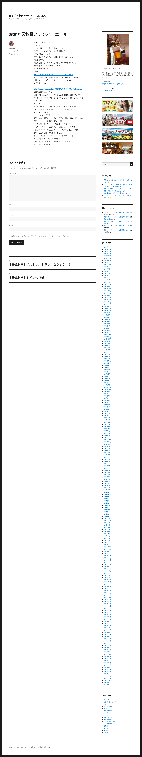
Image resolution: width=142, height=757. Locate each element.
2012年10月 (107, 470)
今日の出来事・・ (109, 717)
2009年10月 (108, 549)
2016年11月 (107, 387)
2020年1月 (107, 306)
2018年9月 (107, 341)
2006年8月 (107, 632)
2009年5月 (107, 560)
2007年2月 (107, 619)
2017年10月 (107, 365)
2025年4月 (107, 249)
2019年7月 (107, 319)
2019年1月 (107, 332)
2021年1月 (107, 280)
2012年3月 (107, 486)
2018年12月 (107, 335)
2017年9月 (107, 367)
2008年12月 (108, 571)
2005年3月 (107, 669)
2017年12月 (107, 361)
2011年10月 (107, 496)
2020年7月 (107, 293)
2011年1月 (107, 516)
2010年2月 (107, 540)
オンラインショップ (110, 702)
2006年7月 (107, 634)
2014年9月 (107, 420)
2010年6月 (107, 531)
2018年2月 (107, 356)
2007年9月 (107, 604)
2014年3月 (107, 433)
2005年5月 (107, 665)
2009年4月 (107, 562)
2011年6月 (107, 505)
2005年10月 (107, 654)
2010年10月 (107, 523)
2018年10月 (107, 339)
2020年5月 (107, 297)
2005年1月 (107, 674)
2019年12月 (107, 308)
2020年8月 (107, 291)
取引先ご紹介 (108, 724)
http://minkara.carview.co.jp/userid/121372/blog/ (53, 74)
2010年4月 (107, 536)
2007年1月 (107, 621)
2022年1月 (107, 262)
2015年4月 (107, 405)
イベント (106, 700)
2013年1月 (107, 464)
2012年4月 (107, 483)
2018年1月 (107, 359)
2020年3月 (107, 302)
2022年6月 (107, 258)
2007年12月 (107, 597)
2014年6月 (107, 426)
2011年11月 (107, 494)
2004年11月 (107, 678)
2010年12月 (107, 518)
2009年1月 (107, 569)
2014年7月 (107, 424)
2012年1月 (107, 490)
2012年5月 (107, 481)
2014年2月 (107, 435)
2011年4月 (107, 510)
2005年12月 (107, 650)
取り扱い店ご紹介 (14, 54)
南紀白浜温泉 (108, 719)
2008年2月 (107, 593)
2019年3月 (107, 328)
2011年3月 (107, 512)
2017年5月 (107, 376)
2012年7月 (107, 477)
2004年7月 (107, 682)
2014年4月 (107, 431)
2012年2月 (107, 488)
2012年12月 (107, 466)
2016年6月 (107, 396)
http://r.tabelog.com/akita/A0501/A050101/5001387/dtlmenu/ (58, 89)
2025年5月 (107, 247)
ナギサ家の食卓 (108, 711)
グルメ (106, 704)
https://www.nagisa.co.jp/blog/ (112, 84)
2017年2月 (107, 383)
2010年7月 (107, 529)
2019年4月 (107, 326)
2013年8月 (107, 448)
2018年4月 (107, 352)
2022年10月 (107, 256)
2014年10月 (107, 418)
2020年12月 (108, 282)
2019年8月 (107, 317)
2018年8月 (107, 343)
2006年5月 (107, 639)
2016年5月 (107, 398)
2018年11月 (107, 337)
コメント (12, 173)
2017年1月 (107, 385)
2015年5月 (107, 402)
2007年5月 (107, 612)
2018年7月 (107, 346)
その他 (106, 708)
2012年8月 (107, 475)
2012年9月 (107, 472)
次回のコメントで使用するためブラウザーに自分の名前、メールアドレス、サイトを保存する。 (40, 236)
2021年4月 (107, 276)
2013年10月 (107, 444)
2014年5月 (107, 429)
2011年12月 (107, 492)
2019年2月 (107, 330)
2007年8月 (107, 606)
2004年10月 (108, 680)
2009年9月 (107, 551)
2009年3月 (107, 564)
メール (11, 215)
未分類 (106, 728)
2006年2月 (107, 645)
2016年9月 (107, 391)
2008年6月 (107, 584)
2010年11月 (107, 521)
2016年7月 (107, 394)
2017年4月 (107, 378)
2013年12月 (107, 440)
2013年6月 (107, 453)
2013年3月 (107, 459)
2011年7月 (107, 503)
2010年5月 (107, 534)
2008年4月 (107, 588)
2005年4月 (107, 667)
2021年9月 (107, 267)
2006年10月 (108, 628)
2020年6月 (107, 295)
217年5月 (106, 685)
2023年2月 (107, 254)
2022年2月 (107, 260)
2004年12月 (108, 676)
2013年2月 (107, 461)
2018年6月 (107, 348)
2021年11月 (107, 265)
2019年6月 (107, 321)
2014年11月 (107, 416)
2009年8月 (107, 553)
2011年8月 (107, 501)
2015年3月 (107, 407)
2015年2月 (107, 409)
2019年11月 (107, 311)
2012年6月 (107, 479)
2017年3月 (107, 381)
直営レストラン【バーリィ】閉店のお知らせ (117, 212)
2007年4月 (107, 615)
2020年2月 (107, 304)
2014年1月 (107, 437)
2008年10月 (108, 575)
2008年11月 (107, 573)
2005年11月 (107, 652)
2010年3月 (107, 538)
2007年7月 (107, 608)
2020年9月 (107, 289)
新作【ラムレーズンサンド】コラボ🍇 (115, 193)
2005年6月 (107, 663)
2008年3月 (107, 591)
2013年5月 (107, 455)
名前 (11, 205)
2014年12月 (107, 413)
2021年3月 (107, 278)
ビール (106, 715)
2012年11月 (107, 468)
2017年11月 (107, 363)
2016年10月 (107, 389)
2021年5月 (107, 273)
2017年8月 (107, 370)
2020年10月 (108, 286)
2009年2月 (107, 566)
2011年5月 (107, 507)
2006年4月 (107, 641)
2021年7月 (107, 269)
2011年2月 (107, 514)
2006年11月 (107, 626)
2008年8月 (107, 580)
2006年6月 (107, 637)
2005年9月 (107, 656)
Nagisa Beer (12, 48)
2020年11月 (107, 284)
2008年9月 (107, 577)
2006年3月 (107, 643)
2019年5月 (107, 324)
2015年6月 (107, 400)
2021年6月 (107, 271)
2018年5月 (107, 350)
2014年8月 (107, 422)
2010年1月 (107, 542)
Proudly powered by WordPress (39, 747)
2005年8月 (107, 658)
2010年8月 (107, 527)
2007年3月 (107, 617)
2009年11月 (107, 547)
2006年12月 (108, 623)
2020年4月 (107, 300)
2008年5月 (107, 586)
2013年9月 (107, 446)
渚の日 (106, 730)
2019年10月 (107, 313)
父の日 (106, 732)
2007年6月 (107, 610)
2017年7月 (107, 372)
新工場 (106, 726)
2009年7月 (107, 556)
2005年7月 (107, 661)
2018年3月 (107, 354)
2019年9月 (107, 315)
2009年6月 (107, 558)
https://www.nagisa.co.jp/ (110, 90)
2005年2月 (107, 672)
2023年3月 (107, 251)
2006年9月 (107, 630)
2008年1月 (107, 595)
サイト (11, 225)
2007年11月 (107, 599)
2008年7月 (107, 582)
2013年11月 (107, 442)
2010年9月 (107, 525)
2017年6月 (107, 374)
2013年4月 (107, 457)
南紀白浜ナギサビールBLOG (28, 16)
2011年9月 (107, 499)
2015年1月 (107, 411)
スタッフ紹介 (108, 706)
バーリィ (106, 713)
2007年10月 (107, 601)
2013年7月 (107, 451)
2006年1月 (107, 647)
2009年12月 (108, 545)
